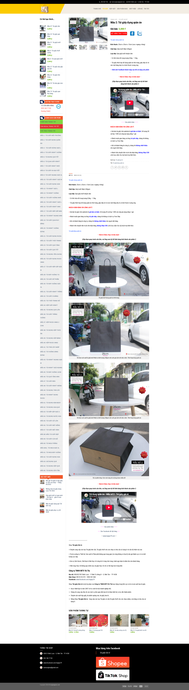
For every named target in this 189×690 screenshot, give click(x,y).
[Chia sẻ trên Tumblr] (126, 167)
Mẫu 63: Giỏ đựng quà (48, 461)
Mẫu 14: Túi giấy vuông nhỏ (50, 197)
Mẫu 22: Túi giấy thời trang (50, 240)
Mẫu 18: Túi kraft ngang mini (51, 215)
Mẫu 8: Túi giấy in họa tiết (50, 170)
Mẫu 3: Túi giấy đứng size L (50, 148)
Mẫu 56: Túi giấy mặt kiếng (50, 425)
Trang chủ (97, 9)
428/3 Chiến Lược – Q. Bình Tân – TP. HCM (138, 2)
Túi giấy (105, 9)
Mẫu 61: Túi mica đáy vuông (50, 452)
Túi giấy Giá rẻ (105, 653)
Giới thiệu (132, 9)
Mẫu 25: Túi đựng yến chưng (51, 254)
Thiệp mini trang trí (48, 122)
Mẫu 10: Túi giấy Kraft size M (51, 179)
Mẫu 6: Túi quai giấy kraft (50, 161)
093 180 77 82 (104, 2)
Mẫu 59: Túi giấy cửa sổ (49, 439)
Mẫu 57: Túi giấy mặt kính (49, 430)
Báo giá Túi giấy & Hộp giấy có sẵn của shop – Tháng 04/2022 (54, 482)
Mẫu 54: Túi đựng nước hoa (50, 416)
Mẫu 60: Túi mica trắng (48, 443)
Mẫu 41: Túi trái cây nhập (49, 347)
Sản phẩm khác (122, 9)
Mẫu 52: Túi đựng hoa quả (50, 407)
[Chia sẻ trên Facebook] (112, 167)
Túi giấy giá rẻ (123, 19)
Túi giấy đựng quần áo (118, 163)
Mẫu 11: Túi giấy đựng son (50, 184)
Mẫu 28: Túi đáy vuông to (49, 274)
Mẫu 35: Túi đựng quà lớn (50, 310)
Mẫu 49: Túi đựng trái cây (50, 390)
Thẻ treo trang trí (47, 131)
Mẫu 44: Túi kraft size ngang (51, 367)
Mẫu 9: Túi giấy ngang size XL (51, 175)
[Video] (71, 36)
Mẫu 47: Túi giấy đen (47, 381)
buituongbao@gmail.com (118, 2)
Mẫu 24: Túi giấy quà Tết (49, 249)
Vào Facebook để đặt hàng (109, 531)
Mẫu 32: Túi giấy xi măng (49, 296)
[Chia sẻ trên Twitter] (115, 167)
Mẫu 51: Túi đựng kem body (50, 402)
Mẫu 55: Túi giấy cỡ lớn (49, 421)
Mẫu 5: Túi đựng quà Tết (49, 157)
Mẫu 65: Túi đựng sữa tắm (50, 470)
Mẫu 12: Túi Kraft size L (49, 188)
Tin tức (146, 9)
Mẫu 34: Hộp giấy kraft (49, 305)
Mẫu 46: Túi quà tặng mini (49, 376)
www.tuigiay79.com (109, 536)
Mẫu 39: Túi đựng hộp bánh (50, 338)
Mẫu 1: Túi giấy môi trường (50, 135)
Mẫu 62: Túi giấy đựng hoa (50, 457)
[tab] (71, 175)
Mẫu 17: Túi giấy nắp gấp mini (51, 211)
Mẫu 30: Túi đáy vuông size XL (118, 630)
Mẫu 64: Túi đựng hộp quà (50, 466)
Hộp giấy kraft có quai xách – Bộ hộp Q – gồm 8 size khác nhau (54, 497)
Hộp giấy (112, 9)
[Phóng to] (71, 41)
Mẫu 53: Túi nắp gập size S (50, 412)
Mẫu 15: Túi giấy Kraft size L (51, 202)
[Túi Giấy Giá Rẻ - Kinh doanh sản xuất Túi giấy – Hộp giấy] (50, 9)
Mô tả (71, 175)
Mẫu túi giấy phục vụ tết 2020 (53, 511)
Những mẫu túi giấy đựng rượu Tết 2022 (53, 490)
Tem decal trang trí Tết (49, 126)
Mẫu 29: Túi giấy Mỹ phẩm (49, 279)
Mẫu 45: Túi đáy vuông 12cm (50, 372)
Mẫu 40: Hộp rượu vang (49, 342)
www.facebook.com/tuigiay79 (85, 579)
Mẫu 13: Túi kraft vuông (49, 193)
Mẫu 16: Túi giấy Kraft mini (50, 206)
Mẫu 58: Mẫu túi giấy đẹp (49, 434)
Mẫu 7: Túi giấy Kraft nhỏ (50, 166)
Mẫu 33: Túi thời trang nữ (50, 300)
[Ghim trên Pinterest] (123, 167)
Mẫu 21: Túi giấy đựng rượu (50, 236)
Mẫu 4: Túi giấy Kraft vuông (51, 152)
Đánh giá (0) (77, 175)
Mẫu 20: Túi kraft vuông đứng (77, 630)
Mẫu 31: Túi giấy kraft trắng (51, 291)
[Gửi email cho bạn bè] (119, 167)
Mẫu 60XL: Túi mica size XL (49, 448)
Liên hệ (140, 9)
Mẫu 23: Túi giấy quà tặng (50, 245)
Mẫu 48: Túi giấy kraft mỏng (51, 385)
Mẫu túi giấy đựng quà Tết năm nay (54, 505)
